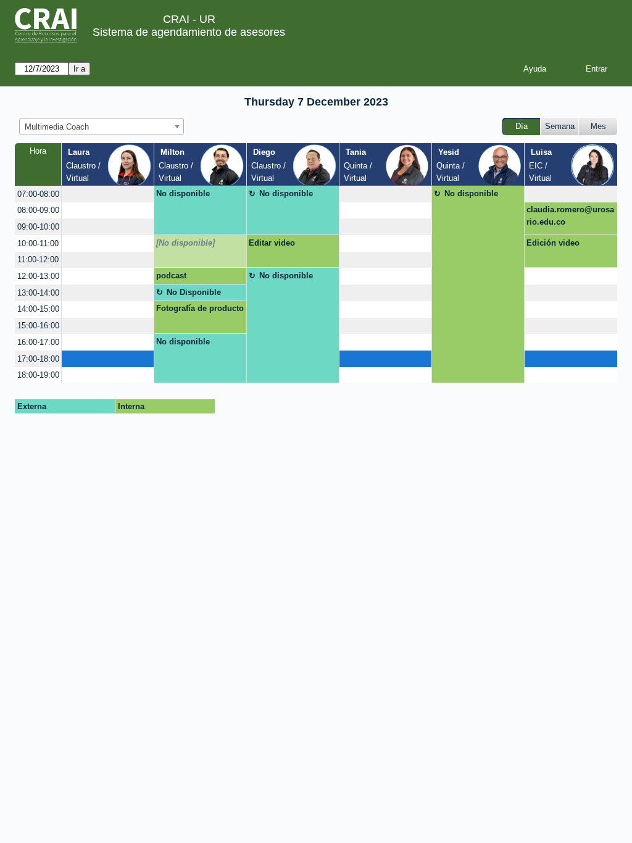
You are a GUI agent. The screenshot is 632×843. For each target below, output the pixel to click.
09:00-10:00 (38, 226)
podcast (171, 275)
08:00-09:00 (38, 210)
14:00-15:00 (38, 309)
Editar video (272, 242)
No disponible (183, 193)
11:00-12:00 (38, 259)
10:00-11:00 (38, 243)
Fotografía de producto (200, 308)
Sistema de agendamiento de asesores (189, 32)
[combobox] (101, 126)
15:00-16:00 (38, 325)
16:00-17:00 (38, 342)
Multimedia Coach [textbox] (57, 126)
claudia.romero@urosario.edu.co (570, 215)
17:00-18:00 (38, 358)
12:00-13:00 (38, 276)
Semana (560, 126)
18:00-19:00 (38, 375)
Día (521, 126)
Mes (598, 126)
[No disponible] (185, 242)
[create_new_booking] (108, 194)
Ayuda (534, 68)
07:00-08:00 (38, 194)
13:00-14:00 (38, 292)
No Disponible (194, 292)
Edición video (553, 242)
